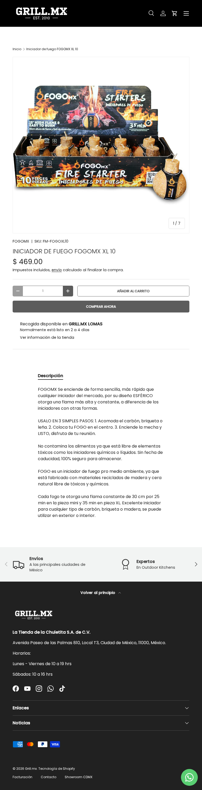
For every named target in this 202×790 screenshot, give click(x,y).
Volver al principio (98, 592)
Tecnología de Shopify (56, 768)
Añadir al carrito (133, 291)
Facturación (22, 777)
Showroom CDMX (78, 777)
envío (57, 270)
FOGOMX (21, 241)
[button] (174, 13)
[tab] (50, 375)
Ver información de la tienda (47, 337)
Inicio (17, 49)
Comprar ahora (101, 306)
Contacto (48, 777)
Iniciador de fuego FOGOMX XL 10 (52, 49)
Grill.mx (31, 768)
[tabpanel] (101, 452)
